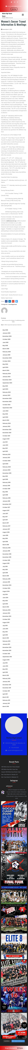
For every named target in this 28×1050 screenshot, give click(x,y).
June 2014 (5, 597)
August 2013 (6, 622)
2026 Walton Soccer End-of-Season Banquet (10, 766)
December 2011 (7, 684)
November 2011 (7, 688)
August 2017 (6, 510)
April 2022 (5, 417)
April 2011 (5, 694)
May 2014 (5, 600)
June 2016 (5, 535)
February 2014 (6, 610)
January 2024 (6, 376)
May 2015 (5, 569)
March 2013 (6, 638)
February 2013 (6, 641)
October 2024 (6, 361)
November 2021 (7, 432)
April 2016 (5, 541)
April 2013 (5, 635)
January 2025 (6, 355)
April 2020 (5, 464)
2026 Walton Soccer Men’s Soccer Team (9, 769)
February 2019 (6, 482)
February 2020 (7, 467)
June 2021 (5, 445)
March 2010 (6, 706)
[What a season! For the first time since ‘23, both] (14, 867)
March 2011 (6, 697)
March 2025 (6, 348)
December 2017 (7, 504)
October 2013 (6, 619)
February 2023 (7, 392)
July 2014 (5, 594)
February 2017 (6, 526)
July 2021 (5, 442)
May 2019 (5, 476)
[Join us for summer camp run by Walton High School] (14, 814)
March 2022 (6, 420)
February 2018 (6, 498)
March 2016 (6, 544)
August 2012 (6, 660)
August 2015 (6, 563)
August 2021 (6, 439)
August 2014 (6, 591)
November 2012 (7, 650)
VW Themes (20, 1048)
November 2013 (7, 616)
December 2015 (7, 554)
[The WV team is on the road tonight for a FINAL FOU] (14, 920)
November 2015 (7, 557)
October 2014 (6, 588)
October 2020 (6, 460)
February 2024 (7, 373)
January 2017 (6, 529)
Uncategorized (12, 304)
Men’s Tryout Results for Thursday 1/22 (9, 774)
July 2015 (5, 566)
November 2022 (7, 401)
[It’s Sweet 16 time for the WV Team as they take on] (14, 1026)
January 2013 (6, 644)
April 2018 (5, 495)
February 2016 (6, 548)
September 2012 (7, 656)
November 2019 (7, 473)
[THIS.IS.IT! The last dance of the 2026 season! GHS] (14, 840)
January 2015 (6, 582)
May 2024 (5, 364)
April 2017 (5, 520)
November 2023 (7, 380)
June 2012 (5, 666)
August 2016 (6, 532)
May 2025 (5, 345)
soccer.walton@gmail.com (14, 6)
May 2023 (5, 386)
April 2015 (5, 572)
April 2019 (5, 479)
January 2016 (6, 551)
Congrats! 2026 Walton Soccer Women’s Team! (11, 772)
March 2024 (6, 370)
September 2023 (7, 383)
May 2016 (5, 538)
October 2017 (6, 507)
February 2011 (6, 700)
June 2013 (5, 628)
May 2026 (5, 330)
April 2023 (5, 389)
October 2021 (6, 436)
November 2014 (7, 585)
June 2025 (5, 342)
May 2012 (5, 669)
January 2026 (6, 333)
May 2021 (5, 448)
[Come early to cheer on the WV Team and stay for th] (14, 999)
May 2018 (5, 492)
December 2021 (7, 429)
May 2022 (5, 414)
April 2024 (5, 367)
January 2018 (6, 501)
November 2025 (7, 336)
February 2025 (7, 352)
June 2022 (5, 411)
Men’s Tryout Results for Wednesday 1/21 (9, 777)
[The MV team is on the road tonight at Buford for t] (14, 946)
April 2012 (5, 672)
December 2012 (7, 647)
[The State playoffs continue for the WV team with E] (14, 973)
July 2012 (5, 663)
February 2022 (7, 423)
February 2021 (6, 454)
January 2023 (6, 395)
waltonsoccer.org (11, 221)
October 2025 (6, 339)
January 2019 (6, 485)
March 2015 (6, 576)
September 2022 (7, 408)
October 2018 (6, 488)
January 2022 (6, 426)
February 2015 (6, 579)
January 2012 (6, 681)
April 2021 (5, 451)
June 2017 (5, 513)
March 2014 (6, 607)
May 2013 (5, 632)
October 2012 (6, 653)
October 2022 (6, 404)
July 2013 (5, 625)
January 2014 (6, 613)
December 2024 (7, 358)
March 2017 (6, 523)
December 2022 (7, 398)
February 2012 (6, 678)
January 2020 (6, 470)
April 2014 (5, 604)
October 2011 (6, 691)
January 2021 (6, 457)
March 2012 (6, 675)
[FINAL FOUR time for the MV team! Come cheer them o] (14, 893)
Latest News (14, 9)
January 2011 (6, 703)
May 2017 (5, 516)
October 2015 (6, 560)
